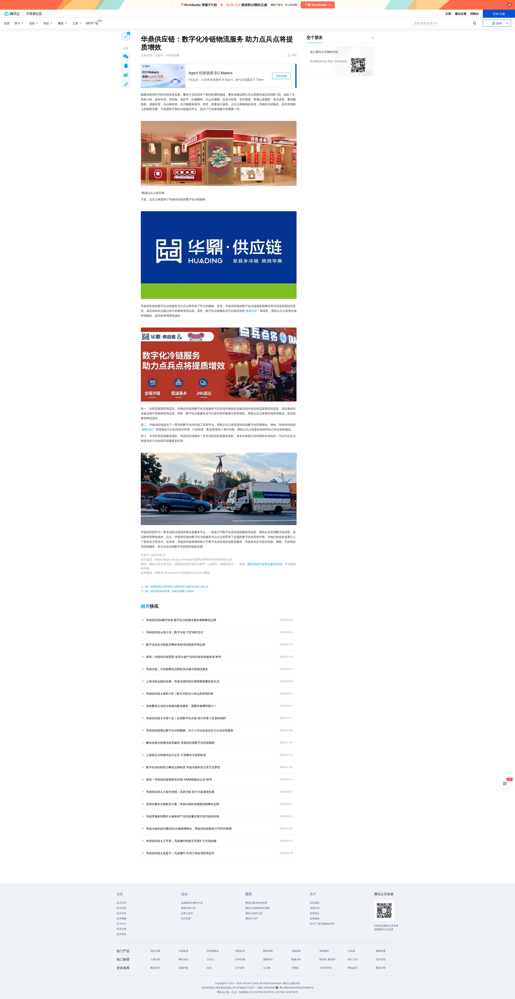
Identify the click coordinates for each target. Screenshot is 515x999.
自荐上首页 (187, 913)
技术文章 (121, 902)
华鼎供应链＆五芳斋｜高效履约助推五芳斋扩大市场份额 (181, 841)
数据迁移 (380, 967)
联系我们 (314, 913)
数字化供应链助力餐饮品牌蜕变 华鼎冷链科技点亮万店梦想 (183, 767)
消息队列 (240, 950)
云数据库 (296, 950)
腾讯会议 (183, 959)
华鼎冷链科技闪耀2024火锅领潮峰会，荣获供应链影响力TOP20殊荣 (189, 828)
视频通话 (268, 959)
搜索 (474, 23)
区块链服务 (213, 950)
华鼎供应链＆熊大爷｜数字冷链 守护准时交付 (174, 632)
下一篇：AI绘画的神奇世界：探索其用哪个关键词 (167, 591)
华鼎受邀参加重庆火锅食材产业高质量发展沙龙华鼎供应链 (182, 816)
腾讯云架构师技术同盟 (257, 907)
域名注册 (155, 950)
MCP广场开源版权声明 (322, 923)
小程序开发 (325, 967)
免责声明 (314, 907)
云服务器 (183, 950)
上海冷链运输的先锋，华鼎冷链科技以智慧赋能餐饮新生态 (182, 681)
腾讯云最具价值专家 (256, 902)
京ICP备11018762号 (286, 992)
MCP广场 (92, 23)
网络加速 (268, 950)
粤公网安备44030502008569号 (296, 987)
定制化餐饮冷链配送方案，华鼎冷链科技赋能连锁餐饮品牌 (182, 804)
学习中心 (121, 923)
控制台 (474, 13)
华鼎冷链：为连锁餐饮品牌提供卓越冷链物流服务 (177, 669)
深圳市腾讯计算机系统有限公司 (218, 987)
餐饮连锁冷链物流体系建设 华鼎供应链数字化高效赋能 (180, 742)
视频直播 (380, 950)
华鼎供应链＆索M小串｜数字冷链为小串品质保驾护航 (179, 693)
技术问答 (121, 907)
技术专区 (121, 934)
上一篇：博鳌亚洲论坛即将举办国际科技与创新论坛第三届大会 (174, 586)
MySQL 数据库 (327, 959)
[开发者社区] (34, 13)
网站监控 (352, 967)
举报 (294, 55)
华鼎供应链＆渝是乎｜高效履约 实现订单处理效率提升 (180, 853)
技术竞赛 (186, 918)
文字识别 (240, 967)
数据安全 (155, 967)
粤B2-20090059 (267, 987)
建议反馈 (460, 13)
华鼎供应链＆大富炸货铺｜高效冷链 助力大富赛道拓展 (180, 792)
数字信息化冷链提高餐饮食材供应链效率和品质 (175, 644)
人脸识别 (155, 959)
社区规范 (314, 902)
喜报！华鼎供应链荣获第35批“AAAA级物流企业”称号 (179, 779)
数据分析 (251, 311)
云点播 (266, 967)
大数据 (295, 967)
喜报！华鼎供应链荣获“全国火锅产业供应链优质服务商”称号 (183, 657)
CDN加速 (240, 959)
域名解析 (324, 950)
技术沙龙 (121, 913)
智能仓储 (147, 429)
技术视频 (121, 918)
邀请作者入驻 (188, 907)
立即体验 (281, 76)
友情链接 (314, 918)
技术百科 (121, 928)
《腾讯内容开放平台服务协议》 (264, 564)
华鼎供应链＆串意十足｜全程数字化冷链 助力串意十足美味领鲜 (186, 718)
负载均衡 (183, 967)
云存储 (351, 950)
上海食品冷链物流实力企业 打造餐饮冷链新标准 (176, 755)
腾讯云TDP (251, 918)
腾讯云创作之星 (253, 913)
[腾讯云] (12, 13)
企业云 (210, 959)
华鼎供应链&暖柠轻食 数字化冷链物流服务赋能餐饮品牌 (181, 620)
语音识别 (380, 959)
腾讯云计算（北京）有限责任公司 (235, 992)
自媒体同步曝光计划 (192, 902)
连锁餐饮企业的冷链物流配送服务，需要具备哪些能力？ (181, 706)
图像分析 (296, 959)
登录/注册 (499, 14)
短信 (209, 967)
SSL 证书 (353, 959)
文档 (448, 13)
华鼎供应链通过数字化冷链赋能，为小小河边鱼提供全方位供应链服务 (189, 730)
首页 (7, 23)
